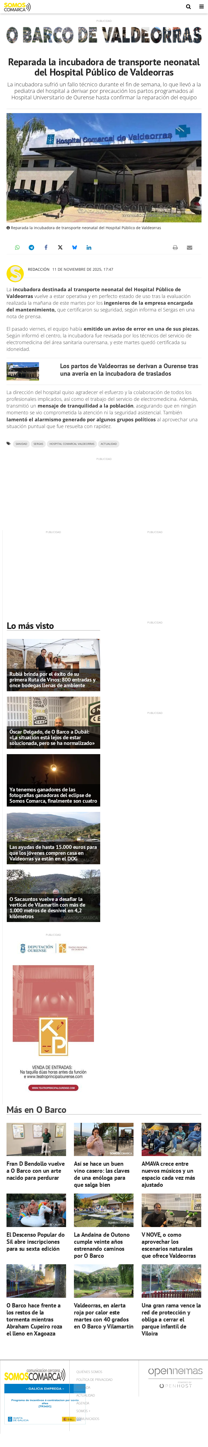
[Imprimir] (175, 247)
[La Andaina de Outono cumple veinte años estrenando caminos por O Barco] (104, 1210)
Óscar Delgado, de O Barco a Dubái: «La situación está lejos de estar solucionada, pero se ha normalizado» (52, 737)
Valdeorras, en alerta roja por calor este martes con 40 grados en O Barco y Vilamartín (104, 1315)
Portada (83, 1387)
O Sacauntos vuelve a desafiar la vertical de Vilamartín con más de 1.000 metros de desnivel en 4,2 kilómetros (47, 908)
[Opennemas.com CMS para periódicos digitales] (175, 1377)
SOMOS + (83, 1411)
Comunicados (87, 1418)
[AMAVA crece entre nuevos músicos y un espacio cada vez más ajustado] (171, 1139)
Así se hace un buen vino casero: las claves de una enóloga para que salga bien (101, 1174)
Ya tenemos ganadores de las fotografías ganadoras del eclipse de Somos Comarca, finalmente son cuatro (53, 795)
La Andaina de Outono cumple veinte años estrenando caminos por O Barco (102, 1245)
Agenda (82, 1403)
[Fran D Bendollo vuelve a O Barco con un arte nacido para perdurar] (36, 1139)
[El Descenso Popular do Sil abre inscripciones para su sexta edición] (36, 1210)
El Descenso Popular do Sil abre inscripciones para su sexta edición (35, 1241)
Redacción (39, 269)
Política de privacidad (94, 1379)
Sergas (38, 444)
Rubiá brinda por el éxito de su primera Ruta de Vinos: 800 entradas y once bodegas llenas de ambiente (52, 679)
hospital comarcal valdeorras (72, 444)
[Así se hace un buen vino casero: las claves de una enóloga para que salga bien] (104, 1139)
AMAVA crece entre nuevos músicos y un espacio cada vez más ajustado (168, 1174)
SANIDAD (21, 444)
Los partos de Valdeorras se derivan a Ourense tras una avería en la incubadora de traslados (129, 369)
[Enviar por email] (189, 247)
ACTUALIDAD (109, 444)
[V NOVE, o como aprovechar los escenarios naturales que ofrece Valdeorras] (171, 1210)
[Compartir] (17, 247)
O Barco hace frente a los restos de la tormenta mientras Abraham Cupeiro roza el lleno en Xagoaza (34, 1319)
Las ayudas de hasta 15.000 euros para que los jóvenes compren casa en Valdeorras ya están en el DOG (53, 852)
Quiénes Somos (89, 1372)
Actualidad (85, 1395)
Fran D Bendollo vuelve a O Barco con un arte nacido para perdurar (35, 1170)
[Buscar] (188, 6)
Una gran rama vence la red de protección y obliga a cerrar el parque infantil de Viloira (171, 1319)
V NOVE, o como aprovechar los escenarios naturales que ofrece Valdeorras (169, 1245)
